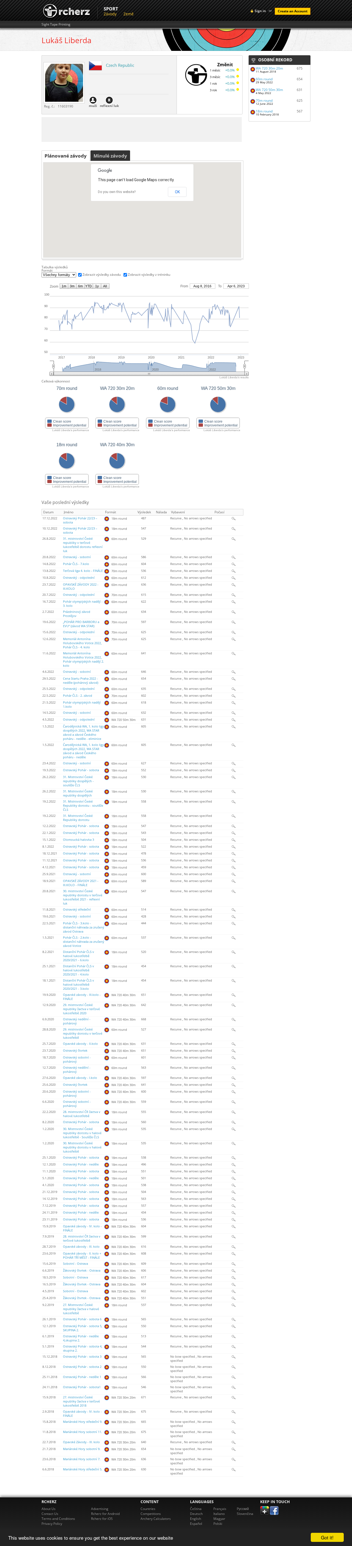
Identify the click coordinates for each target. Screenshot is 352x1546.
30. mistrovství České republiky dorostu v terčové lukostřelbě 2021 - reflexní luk (82, 897)
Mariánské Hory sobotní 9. (81, 1449)
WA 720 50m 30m (269, 89)
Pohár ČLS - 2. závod (77, 696)
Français (219, 1508)
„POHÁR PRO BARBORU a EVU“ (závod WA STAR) (81, 624)
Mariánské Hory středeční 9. (82, 1422)
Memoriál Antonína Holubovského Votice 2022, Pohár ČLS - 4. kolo (82, 643)
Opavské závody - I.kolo (80, 1078)
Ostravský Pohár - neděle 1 (82, 1377)
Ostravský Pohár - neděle (81, 1164)
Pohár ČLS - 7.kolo (76, 564)
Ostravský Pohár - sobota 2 (82, 1367)
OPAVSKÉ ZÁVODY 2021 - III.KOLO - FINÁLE (80, 883)
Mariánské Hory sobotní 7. (81, 1459)
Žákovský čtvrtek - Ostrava (81, 1270)
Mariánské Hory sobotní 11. (82, 1432)
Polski (217, 1523)
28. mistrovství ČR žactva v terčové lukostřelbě (81, 1238)
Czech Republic (120, 65)
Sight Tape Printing (56, 24)
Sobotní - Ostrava (75, 1264)
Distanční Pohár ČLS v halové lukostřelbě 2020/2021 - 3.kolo (78, 985)
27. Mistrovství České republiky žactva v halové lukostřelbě (81, 1309)
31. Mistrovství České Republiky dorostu (78, 818)
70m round (264, 100)
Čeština (196, 1508)
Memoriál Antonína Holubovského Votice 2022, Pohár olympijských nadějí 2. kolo (83, 659)
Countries (148, 1508)
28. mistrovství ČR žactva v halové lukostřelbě (81, 1114)
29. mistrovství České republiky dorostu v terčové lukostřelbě (82, 1033)
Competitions (151, 1513)
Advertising (99, 1508)
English (195, 1518)
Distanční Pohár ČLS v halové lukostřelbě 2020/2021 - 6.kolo (78, 956)
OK (177, 192)
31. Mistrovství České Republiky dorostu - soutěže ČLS (83, 806)
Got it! (327, 1537)
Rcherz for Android (105, 1513)
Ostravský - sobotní (77, 557)
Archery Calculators (156, 1518)
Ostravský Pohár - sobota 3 (82, 1356)
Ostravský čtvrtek (75, 1050)
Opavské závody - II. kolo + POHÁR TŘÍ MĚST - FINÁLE (82, 1256)
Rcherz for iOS (102, 1518)
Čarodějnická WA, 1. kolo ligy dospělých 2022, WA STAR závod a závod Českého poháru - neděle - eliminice (83, 732)
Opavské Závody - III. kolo (81, 1442)
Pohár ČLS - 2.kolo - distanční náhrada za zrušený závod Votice (83, 942)
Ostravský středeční (77, 909)
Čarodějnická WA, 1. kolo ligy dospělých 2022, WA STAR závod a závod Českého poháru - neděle (83, 751)
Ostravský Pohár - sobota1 (82, 1387)
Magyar (219, 1518)
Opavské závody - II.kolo (80, 1044)
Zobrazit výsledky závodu (101, 274)
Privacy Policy (52, 1523)
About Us (49, 1508)
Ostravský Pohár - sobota (81, 770)
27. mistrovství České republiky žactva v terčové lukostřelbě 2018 (81, 1401)
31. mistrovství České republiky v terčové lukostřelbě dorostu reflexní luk (83, 545)
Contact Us (50, 1513)
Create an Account (292, 11)
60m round (264, 79)
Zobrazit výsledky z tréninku (149, 274)
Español (196, 1523)
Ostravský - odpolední (79, 578)
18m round (264, 111)
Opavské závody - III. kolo (81, 1247)
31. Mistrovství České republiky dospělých (78, 793)
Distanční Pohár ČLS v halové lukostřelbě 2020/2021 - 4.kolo (78, 970)
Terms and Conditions (58, 1518)
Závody (110, 13)
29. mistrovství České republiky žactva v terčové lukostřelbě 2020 (81, 1009)
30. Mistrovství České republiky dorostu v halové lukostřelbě (82, 1147)
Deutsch (196, 1513)
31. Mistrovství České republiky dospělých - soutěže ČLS (78, 781)
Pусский (243, 1508)
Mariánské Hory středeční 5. (82, 1469)
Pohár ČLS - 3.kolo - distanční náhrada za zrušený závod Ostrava (83, 927)
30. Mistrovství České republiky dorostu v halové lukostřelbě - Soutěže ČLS (82, 1133)
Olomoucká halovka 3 (78, 840)
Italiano (219, 1513)
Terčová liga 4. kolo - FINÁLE (83, 571)
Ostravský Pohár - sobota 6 (82, 1319)
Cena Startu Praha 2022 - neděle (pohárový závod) (80, 681)
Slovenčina (245, 1513)
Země (128, 13)
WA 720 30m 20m (269, 68)
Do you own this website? (117, 192)
